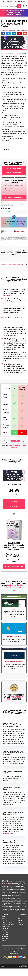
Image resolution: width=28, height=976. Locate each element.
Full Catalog (4, 920)
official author (7, 295)
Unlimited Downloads (7, 922)
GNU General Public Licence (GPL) (9, 884)
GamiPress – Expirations (14, 636)
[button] (3, 33)
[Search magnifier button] (19, 6)
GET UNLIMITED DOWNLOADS (14, 197)
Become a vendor (6, 926)
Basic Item (17, 231)
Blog (19, 916)
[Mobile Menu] (26, 6)
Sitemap (4, 940)
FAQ (19, 918)
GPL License (5, 936)
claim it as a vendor (13, 224)
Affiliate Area (20, 924)
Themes (4, 918)
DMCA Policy (5, 938)
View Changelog (21, 1)
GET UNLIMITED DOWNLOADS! (14, 566)
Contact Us (20, 922)
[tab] (13, 264)
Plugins (22, 231)
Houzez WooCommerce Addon (14, 661)
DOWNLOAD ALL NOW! (14, 14)
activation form (8, 833)
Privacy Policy (5, 932)
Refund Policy (5, 934)
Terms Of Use (5, 930)
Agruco (14, 609)
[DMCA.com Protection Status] (14, 953)
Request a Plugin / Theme (7, 924)
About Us (20, 920)
